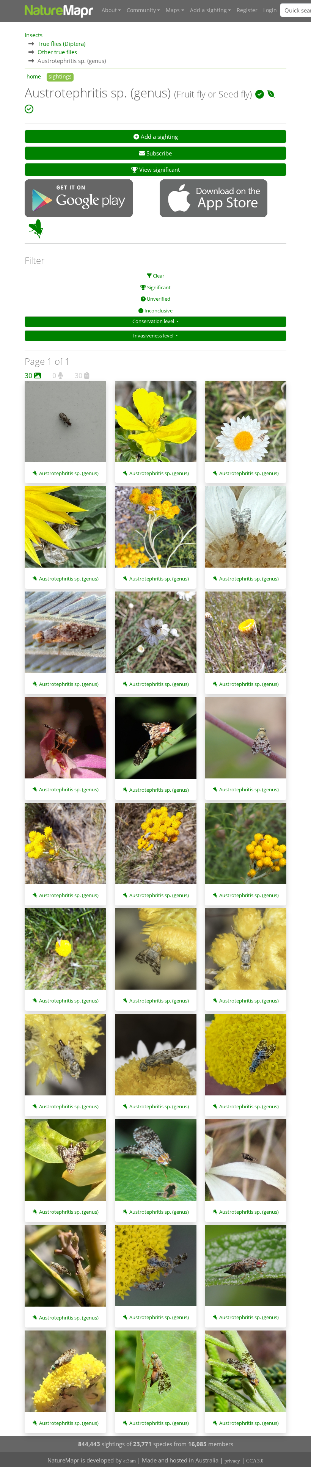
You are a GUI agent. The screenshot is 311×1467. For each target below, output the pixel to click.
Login (270, 10)
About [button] (109, 10)
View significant (159, 169)
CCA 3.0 (255, 1461)
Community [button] (141, 10)
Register (247, 10)
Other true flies (57, 52)
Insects (33, 35)
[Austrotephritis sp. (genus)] (65, 425)
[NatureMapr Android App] (79, 199)
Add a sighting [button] (208, 10)
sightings (60, 76)
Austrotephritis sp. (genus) (69, 473)
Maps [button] (173, 10)
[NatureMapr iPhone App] (213, 199)
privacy (232, 1461)
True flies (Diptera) (61, 43)
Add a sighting (158, 136)
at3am (129, 1461)
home (34, 76)
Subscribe (158, 153)
